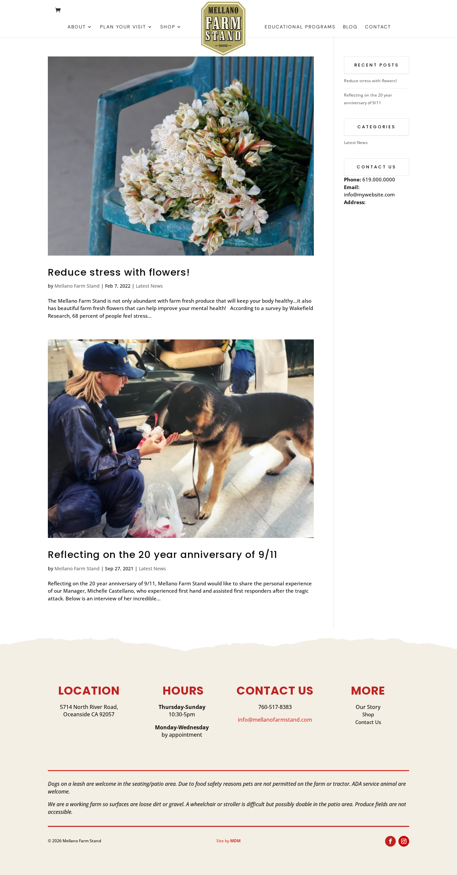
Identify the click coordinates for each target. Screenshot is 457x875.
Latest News (149, 286)
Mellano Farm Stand (77, 286)
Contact (378, 27)
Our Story (368, 707)
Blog (350, 27)
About (77, 27)
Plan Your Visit (123, 27)
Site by (228, 841)
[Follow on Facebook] (390, 841)
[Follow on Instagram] (403, 841)
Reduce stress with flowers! (119, 272)
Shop (167, 27)
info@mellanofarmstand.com (275, 719)
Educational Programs (300, 27)
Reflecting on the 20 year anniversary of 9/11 (162, 554)
